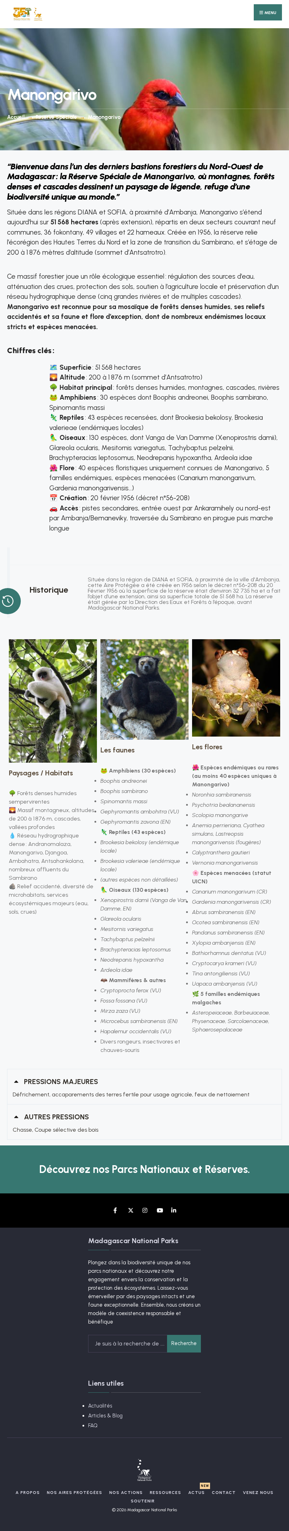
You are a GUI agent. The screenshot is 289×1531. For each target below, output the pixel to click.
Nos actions (126, 1492)
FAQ (93, 1425)
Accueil (16, 117)
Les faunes (117, 750)
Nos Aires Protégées (74, 1492)
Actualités (100, 1406)
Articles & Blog (105, 1415)
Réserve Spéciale (56, 117)
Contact (224, 1492)
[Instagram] (145, 1210)
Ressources (165, 1492)
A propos (28, 1492)
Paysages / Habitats (41, 773)
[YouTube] (159, 1210)
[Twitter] (130, 1210)
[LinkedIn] (173, 1210)
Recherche (184, 1343)
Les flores (207, 747)
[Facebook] (116, 1210)
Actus (196, 1492)
